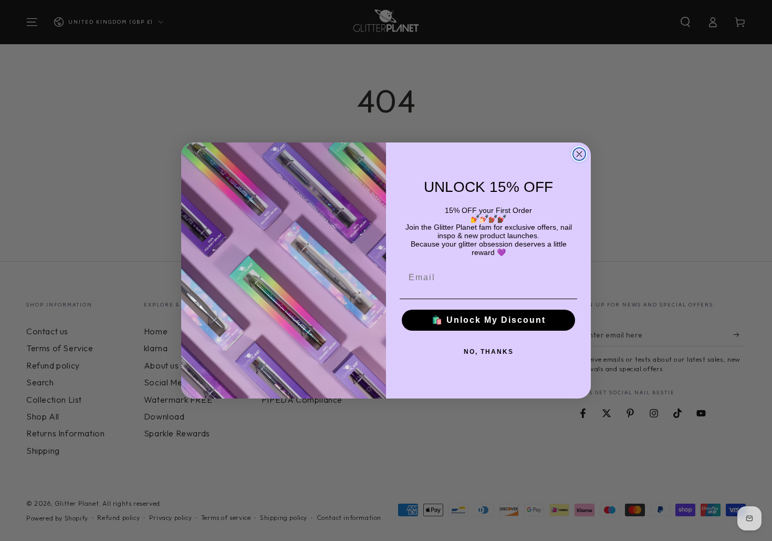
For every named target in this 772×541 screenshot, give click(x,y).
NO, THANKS (489, 351)
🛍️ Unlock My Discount (489, 319)
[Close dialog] (579, 154)
